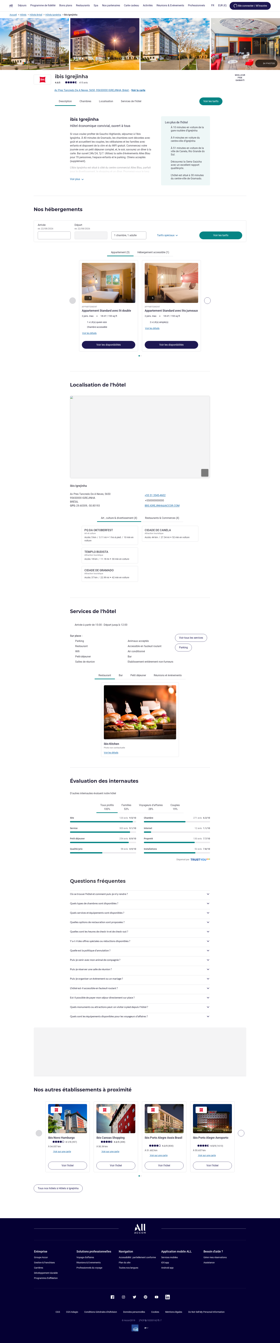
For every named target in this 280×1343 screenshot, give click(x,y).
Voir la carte (138, 90)
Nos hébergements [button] (58, 209)
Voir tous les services (191, 637)
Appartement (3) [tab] (120, 252)
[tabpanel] (140, 309)
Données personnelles (134, 1312)
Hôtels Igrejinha (53, 14)
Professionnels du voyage (89, 1267)
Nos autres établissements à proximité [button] (83, 1090)
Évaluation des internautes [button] (104, 781)
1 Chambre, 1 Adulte (125, 235)
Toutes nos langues (128, 1267)
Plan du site (124, 1262)
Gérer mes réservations (215, 1257)
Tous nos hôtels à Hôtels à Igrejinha (58, 1188)
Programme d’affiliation (46, 1278)
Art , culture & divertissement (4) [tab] (119, 517)
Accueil (13, 14)
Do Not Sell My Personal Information (206, 1312)
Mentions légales (173, 1312)
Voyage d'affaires (85, 1257)
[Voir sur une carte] (140, 437)
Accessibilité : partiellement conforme (137, 1257)
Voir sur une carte (62, 1151)
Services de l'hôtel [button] (93, 611)
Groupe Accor (41, 1257)
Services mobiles (169, 1257)
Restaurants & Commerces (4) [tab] (162, 517)
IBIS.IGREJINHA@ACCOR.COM (162, 505)
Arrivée (45, 226)
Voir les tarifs (210, 101)
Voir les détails (111, 752)
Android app (167, 1267)
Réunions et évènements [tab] (168, 675)
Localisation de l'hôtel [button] (98, 385)
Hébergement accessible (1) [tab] (153, 252)
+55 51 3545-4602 (155, 495)
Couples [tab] (175, 807)
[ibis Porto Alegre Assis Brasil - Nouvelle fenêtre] (164, 1118)
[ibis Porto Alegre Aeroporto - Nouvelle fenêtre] (212, 1118)
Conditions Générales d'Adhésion (100, 1312)
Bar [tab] (121, 675)
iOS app (165, 1262)
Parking (183, 647)
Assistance (209, 1262)
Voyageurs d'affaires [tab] (151, 807)
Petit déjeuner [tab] (138, 675)
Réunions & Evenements (88, 1262)
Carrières (38, 1267)
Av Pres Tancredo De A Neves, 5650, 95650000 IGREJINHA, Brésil (91, 90)
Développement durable (46, 1273)
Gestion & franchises (44, 1262)
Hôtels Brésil (36, 14)
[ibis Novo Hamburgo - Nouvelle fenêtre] (67, 1118)
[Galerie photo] (140, 44)
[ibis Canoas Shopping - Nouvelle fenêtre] (115, 1118)
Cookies (155, 1312)
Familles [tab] (126, 807)
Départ (82, 226)
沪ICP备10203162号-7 (150, 1320)
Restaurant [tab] (105, 675)
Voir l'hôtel (68, 1165)
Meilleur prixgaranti (240, 77)
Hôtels (23, 14)
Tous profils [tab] (107, 807)
